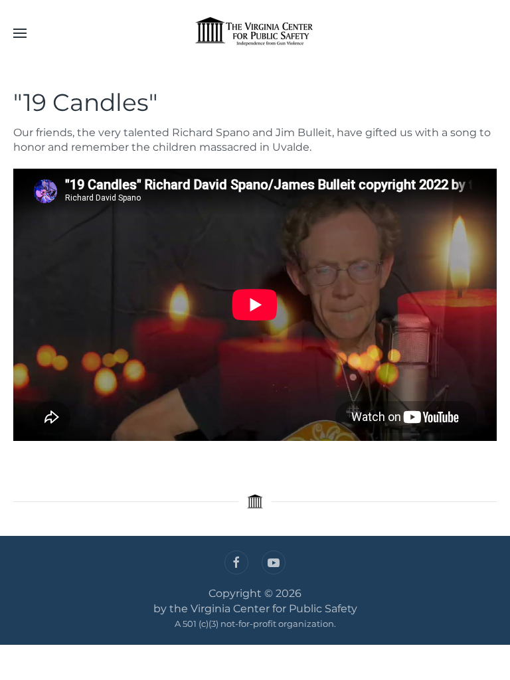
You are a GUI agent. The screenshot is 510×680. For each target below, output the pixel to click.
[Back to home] (255, 33)
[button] (20, 33)
